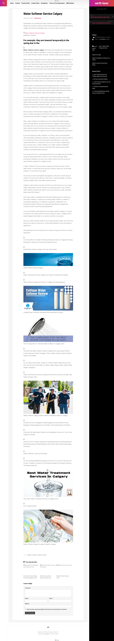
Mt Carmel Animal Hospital (100, 79)
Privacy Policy (25, 3)
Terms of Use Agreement (57, 3)
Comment (28, 588)
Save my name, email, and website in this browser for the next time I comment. (47, 609)
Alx (57, 634)
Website (27, 603)
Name (27, 598)
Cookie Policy (35, 3)
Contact (17, 3)
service (34, 555)
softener (40, 555)
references (37, 18)
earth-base (101, 3)
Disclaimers (44, 3)
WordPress (47, 634)
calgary (29, 555)
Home (12, 3)
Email (51, 598)
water (44, 555)
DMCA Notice (70, 3)
